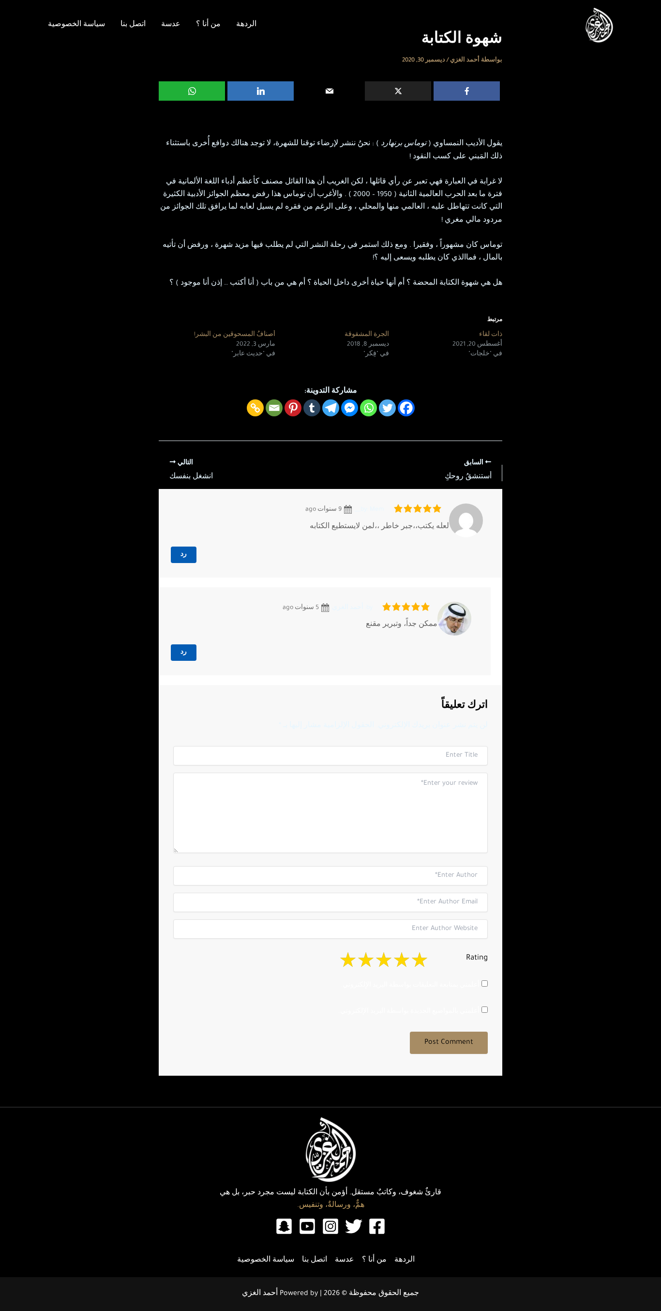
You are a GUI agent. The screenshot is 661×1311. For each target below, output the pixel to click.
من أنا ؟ (208, 25)
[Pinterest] (293, 407)
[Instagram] (330, 1226)
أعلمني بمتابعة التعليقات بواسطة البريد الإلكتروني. (410, 985)
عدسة (170, 25)
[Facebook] (467, 91)
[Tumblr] (311, 407)
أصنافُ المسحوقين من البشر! (234, 335)
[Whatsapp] (368, 407)
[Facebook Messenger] (349, 407)
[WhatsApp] (192, 91)
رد (183, 554)
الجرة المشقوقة (367, 335)
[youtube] (307, 1226)
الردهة (246, 25)
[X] (398, 91)
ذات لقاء (490, 335)
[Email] (329, 91)
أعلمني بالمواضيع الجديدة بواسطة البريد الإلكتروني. (409, 1011)
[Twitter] (387, 407)
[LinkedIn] (260, 91)
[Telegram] (330, 407)
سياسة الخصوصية (76, 25)
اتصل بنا (133, 25)
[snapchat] (284, 1226)
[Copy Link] (255, 407)
